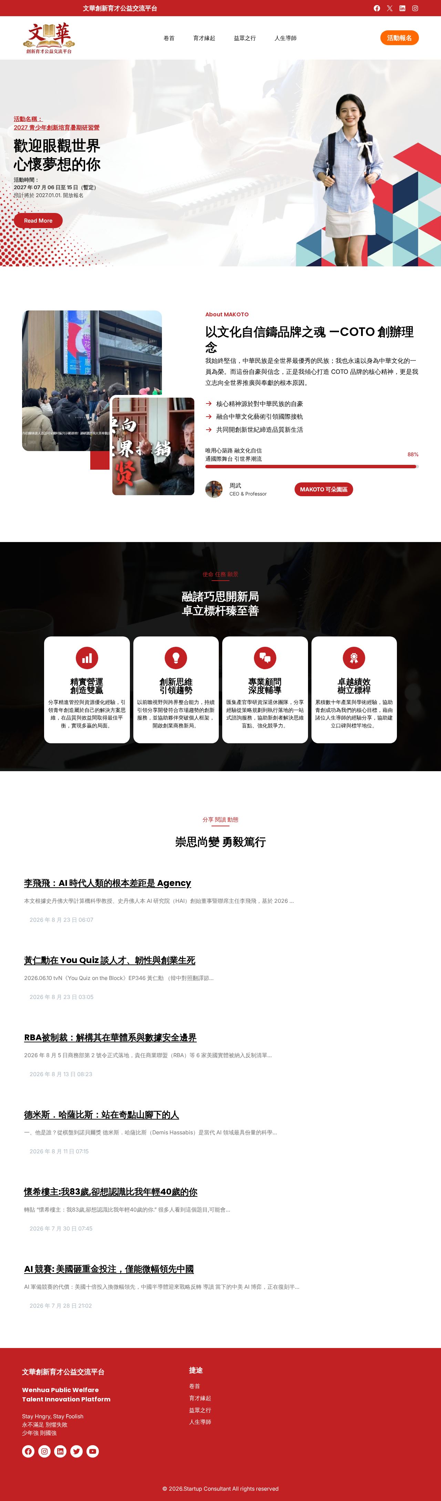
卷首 (194, 1385)
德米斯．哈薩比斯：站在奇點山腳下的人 (101, 1115)
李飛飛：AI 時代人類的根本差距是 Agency (107, 883)
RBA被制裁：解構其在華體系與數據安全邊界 (110, 1037)
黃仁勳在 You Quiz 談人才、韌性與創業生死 (109, 960)
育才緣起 (200, 1398)
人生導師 (200, 1421)
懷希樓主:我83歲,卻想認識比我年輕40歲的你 (110, 1192)
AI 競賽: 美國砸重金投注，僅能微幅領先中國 (109, 1269)
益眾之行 (200, 1410)
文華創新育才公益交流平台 (120, 8)
